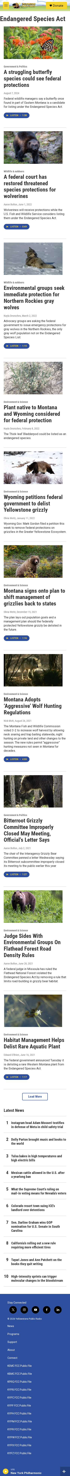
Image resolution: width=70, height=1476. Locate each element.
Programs (13, 1334)
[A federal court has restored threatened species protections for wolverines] (33, 147)
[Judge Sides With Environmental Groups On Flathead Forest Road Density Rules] (33, 906)
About (11, 1350)
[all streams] (65, 1471)
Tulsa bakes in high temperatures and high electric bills (36, 1158)
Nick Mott (9, 720)
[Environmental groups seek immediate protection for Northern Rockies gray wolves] (33, 259)
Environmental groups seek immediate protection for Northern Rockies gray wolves (34, 297)
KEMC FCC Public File (19, 1366)
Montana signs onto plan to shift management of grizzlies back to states (34, 597)
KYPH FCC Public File (19, 1413)
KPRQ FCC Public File (19, 1381)
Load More (35, 1096)
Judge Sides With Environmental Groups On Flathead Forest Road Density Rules (32, 945)
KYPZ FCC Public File (19, 1453)
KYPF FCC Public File (19, 1405)
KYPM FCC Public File (19, 1421)
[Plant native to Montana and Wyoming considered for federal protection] (33, 378)
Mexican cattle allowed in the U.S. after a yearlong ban (38, 1175)
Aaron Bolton (10, 204)
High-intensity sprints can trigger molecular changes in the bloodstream (37, 1278)
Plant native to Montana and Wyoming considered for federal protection (32, 414)
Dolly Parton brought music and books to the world (38, 1141)
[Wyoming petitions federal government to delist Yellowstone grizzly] (33, 467)
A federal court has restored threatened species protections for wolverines (30, 186)
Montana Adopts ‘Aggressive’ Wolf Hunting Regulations (33, 706)
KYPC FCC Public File (19, 1397)
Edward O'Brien (11, 1054)
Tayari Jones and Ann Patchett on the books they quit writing (36, 1262)
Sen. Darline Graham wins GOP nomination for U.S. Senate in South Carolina (35, 1227)
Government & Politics (15, 66)
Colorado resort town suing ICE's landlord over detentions (33, 1208)
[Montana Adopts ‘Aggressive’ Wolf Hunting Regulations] (33, 670)
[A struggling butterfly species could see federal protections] (33, 42)
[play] (5, 1471)
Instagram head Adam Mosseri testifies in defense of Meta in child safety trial (37, 1125)
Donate (58, 5)
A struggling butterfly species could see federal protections (32, 78)
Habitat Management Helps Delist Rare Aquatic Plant (34, 1043)
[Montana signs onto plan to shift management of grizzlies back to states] (33, 561)
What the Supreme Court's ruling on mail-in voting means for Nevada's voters (38, 1191)
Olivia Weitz (10, 518)
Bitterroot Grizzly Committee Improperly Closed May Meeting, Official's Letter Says (28, 830)
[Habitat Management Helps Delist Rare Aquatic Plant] (33, 1011)
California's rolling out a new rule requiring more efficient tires (33, 1245)
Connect (12, 1358)
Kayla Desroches (12, 315)
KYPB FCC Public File (19, 1389)
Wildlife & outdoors (14, 171)
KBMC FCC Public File (19, 1373)
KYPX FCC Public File (19, 1445)
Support (12, 1342)
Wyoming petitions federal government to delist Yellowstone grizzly (33, 503)
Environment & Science (16, 401)
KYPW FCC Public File (19, 1437)
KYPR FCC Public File (19, 1429)
